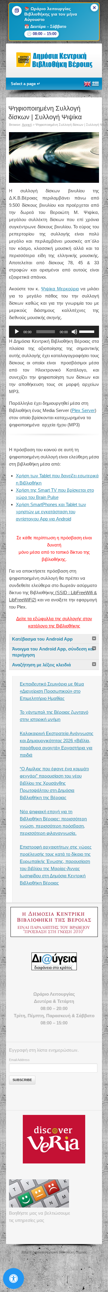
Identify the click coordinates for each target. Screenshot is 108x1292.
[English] (87, 86)
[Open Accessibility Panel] (13, 1278)
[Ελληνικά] (95, 86)
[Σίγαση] (74, 332)
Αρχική (27, 124)
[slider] (87, 331)
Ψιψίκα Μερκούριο (60, 288)
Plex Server (83, 410)
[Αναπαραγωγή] (17, 332)
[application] (54, 332)
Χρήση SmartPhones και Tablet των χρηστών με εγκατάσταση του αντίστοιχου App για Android (51, 511)
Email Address (19, 1060)
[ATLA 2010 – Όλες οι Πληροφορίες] (54, 922)
